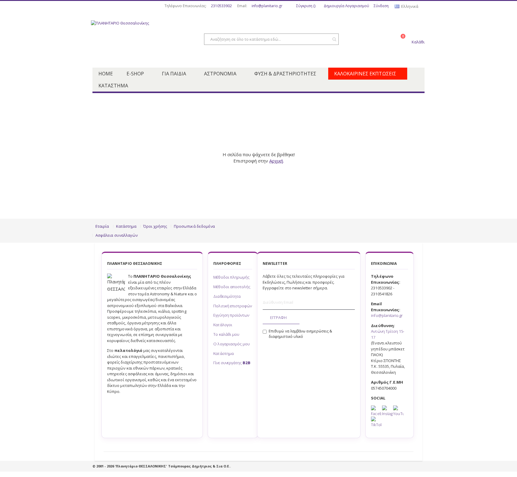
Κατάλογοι (222, 324)
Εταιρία (102, 226)
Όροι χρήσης (155, 226)
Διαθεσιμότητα (227, 296)
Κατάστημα (126, 226)
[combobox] (271, 39)
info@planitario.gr (267, 6)
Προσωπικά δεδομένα (194, 226)
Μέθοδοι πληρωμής (231, 277)
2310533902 (221, 6)
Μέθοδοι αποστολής (231, 286)
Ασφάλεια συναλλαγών (116, 235)
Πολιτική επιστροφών (232, 306)
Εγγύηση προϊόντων (231, 315)
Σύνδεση (381, 6)
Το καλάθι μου (226, 334)
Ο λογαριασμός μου (231, 344)
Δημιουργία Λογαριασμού (346, 6)
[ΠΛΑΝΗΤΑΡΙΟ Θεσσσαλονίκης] (139, 39)
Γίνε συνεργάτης (231, 362)
